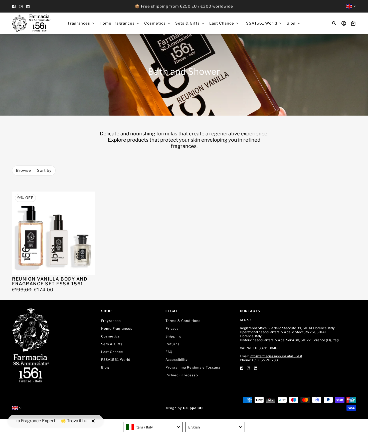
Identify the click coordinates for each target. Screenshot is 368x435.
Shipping (173, 336)
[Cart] (353, 23)
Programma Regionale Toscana (192, 367)
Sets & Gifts (112, 344)
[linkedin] (28, 6)
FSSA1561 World (115, 360)
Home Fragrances (116, 328)
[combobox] (153, 427)
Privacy (171, 328)
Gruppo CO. (193, 408)
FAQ (168, 352)
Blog (105, 367)
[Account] (343, 23)
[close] (93, 421)
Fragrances (111, 321)
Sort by (44, 170)
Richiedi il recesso (181, 375)
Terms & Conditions (183, 321)
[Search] (334, 23)
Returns (172, 344)
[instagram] (21, 6)
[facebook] (14, 6)
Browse (23, 170)
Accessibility (176, 360)
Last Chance (112, 352)
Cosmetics (110, 336)
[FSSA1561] (31, 23)
